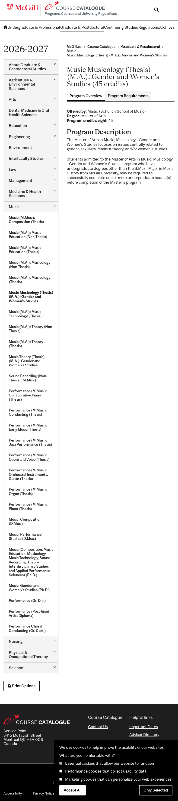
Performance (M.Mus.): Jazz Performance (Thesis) (30, 442)
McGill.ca (74, 47)
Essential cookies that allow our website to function (109, 763)
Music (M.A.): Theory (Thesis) (26, 344)
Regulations (148, 27)
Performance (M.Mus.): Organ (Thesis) (28, 491)
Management (20, 180)
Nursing (15, 641)
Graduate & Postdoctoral (82, 27)
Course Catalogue (101, 47)
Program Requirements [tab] (128, 95)
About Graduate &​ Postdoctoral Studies (27, 66)
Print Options (23, 685)
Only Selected (155, 790)
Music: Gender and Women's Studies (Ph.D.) (29, 587)
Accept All (72, 790)
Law (12, 169)
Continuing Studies (121, 27)
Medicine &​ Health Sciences (25, 193)
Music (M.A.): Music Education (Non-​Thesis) (28, 234)
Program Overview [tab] (86, 95)
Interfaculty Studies (26, 158)
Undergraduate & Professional (33, 27)
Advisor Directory (144, 734)
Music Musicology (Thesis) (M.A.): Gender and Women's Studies (31, 296)
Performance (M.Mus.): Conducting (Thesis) (28, 412)
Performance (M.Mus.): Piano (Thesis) (28, 506)
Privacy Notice (43, 793)
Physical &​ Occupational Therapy (28, 654)
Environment (20, 147)
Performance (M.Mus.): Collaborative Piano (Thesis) (28, 395)
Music (14, 206)
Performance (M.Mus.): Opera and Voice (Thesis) (29, 457)
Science (16, 667)
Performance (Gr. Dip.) (27, 600)
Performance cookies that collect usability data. (106, 771)
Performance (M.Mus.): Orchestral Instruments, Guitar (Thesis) (28, 474)
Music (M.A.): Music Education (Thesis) (25, 249)
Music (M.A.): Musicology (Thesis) (29, 279)
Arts (12, 99)
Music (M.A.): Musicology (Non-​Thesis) (29, 264)
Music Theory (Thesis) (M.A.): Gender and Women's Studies (27, 361)
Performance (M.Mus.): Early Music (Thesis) (28, 427)
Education (18, 125)
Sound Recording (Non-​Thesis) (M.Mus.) (28, 378)
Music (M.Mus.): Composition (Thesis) (26, 219)
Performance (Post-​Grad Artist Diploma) (29, 613)
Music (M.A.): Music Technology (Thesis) (25, 313)
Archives (166, 27)
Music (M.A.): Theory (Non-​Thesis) (31, 329)
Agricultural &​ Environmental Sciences (22, 84)
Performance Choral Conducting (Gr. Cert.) (27, 628)
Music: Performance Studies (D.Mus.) (25, 536)
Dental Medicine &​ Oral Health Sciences (29, 112)
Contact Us (98, 726)
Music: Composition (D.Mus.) (25, 521)
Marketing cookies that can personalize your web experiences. (118, 779)
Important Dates (143, 726)
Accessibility (12, 793)
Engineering (19, 136)
